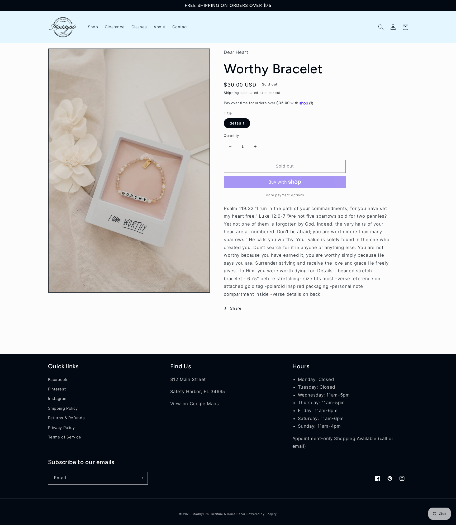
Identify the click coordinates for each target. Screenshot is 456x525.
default (237, 123)
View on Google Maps (194, 403)
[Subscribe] (141, 478)
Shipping (231, 93)
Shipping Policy (63, 408)
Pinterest (57, 389)
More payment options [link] (285, 195)
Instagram (58, 398)
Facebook (58, 379)
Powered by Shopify (261, 514)
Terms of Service (64, 437)
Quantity (231, 135)
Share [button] (235, 308)
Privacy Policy (61, 427)
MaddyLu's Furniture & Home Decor (219, 514)
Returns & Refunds (66, 418)
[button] (381, 27)
